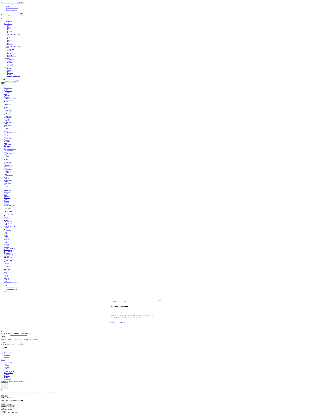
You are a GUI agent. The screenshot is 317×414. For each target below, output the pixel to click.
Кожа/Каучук (7, 117)
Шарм (5, 129)
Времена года (8, 250)
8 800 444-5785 (5, 350)
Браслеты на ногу (9, 160)
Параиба (6, 245)
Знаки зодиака (8, 125)
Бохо (5, 233)
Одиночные (7, 144)
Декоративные (8, 91)
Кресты (6, 128)
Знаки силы (7, 269)
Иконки (6, 126)
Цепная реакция (8, 260)
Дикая (9, 50)
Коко (5, 232)
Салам (6, 67)
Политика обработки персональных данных (13, 381)
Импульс (6, 264)
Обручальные (8, 104)
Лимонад (6, 244)
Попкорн (6, 238)
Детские (6, 92)
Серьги (9, 25)
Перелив (9, 53)
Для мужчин (10, 65)
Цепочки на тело (8, 175)
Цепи (8, 33)
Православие (7, 210)
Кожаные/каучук (8, 163)
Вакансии (6, 374)
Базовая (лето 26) (12, 56)
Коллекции (7, 58)
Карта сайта (7, 379)
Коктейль (6, 247)
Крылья (6, 217)
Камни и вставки (12, 62)
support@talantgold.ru (7, 352)
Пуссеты (6, 97)
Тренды (6, 236)
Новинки (6, 47)
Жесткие (6, 107)
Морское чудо (8, 221)
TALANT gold (8, 24)
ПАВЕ (6, 242)
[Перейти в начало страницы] (4, 385)
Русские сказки (8, 211)
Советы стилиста (9, 371)
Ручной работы (8, 108)
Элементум (10, 49)
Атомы (6, 262)
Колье (9, 30)
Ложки (6, 193)
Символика (10, 59)
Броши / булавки (8, 190)
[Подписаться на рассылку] (21, 343)
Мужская (6, 267)
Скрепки (9, 52)
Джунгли (9, 55)
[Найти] (21, 14)
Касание (6, 259)
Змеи (5, 215)
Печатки (6, 156)
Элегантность (8, 230)
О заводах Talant (8, 373)
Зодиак (6, 220)
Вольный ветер (8, 214)
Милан (6, 229)
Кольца (9, 27)
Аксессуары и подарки (13, 34)
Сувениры (7, 192)
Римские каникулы (9, 226)
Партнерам (7, 376)
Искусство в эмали (9, 248)
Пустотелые (7, 113)
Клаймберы (7, 141)
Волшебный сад (8, 254)
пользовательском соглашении (18, 335)
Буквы (6, 123)
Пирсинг (6, 137)
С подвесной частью (10, 98)
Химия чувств (11, 64)
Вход (7, 21)
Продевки (7, 95)
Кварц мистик (8, 251)
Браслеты (10, 28)
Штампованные (8, 100)
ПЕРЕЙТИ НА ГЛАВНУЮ (116, 322)
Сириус (6, 212)
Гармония (6, 263)
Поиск (2, 15)
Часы (5, 195)
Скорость (6, 270)
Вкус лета (6, 253)
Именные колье (8, 223)
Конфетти (6, 256)
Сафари (6, 235)
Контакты (6, 377)
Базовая (6, 227)
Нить (5, 174)
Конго (5, 94)
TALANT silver (8, 35)
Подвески (10, 31)
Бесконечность (8, 239)
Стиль (9, 61)
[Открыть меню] (1, 18)
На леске (6, 119)
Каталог (3, 360)
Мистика (6, 218)
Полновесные (8, 111)
